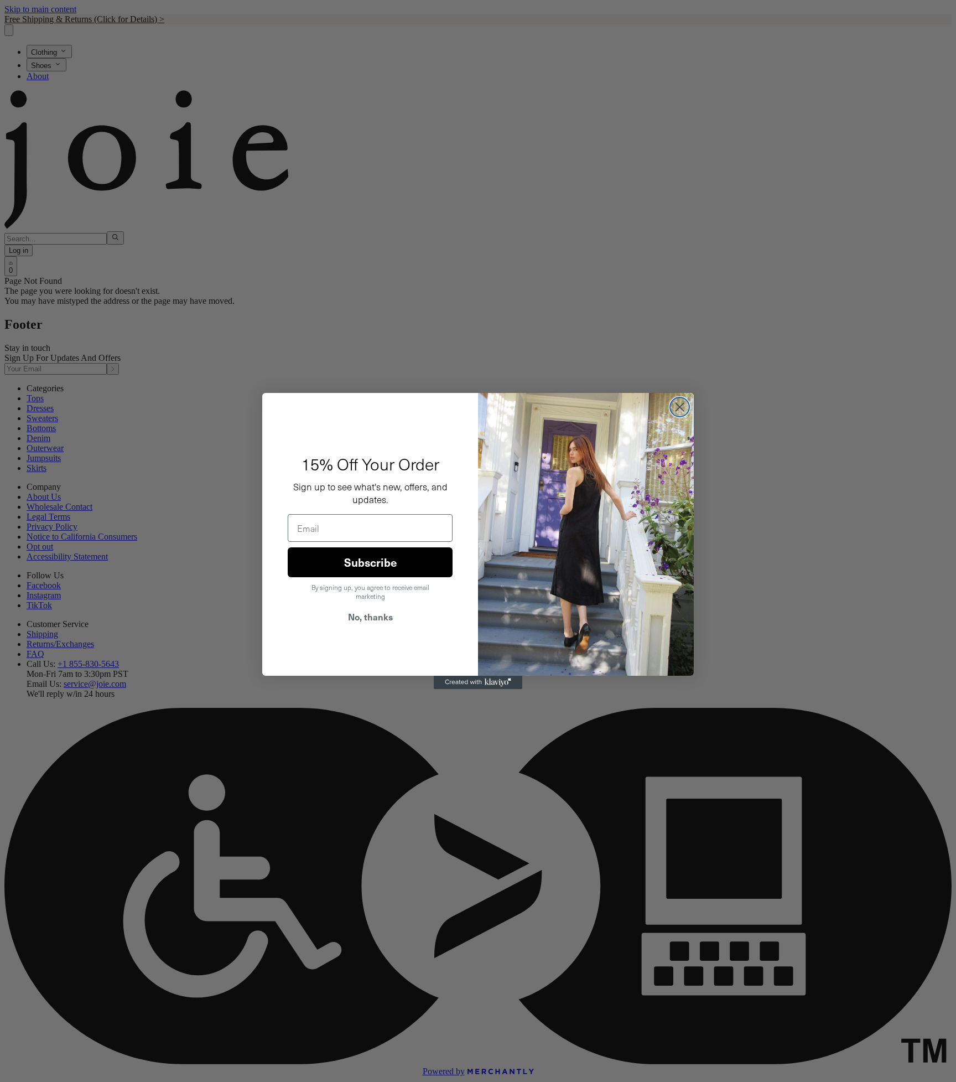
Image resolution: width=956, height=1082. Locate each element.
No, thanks (370, 616)
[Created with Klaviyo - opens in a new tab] (478, 682)
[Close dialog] (679, 407)
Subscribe (370, 562)
